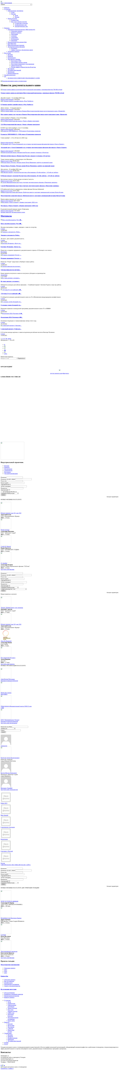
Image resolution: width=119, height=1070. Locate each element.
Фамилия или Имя (6, 726)
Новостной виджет (11, 1030)
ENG (5, 353)
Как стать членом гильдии (19, 21)
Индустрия (7, 53)
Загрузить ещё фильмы (7, 569)
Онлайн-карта (8, 983)
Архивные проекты (13, 51)
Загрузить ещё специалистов (9, 789)
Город (2, 730)
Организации (12, 57)
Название (3, 477)
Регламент (14, 48)
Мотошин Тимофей (6, 788)
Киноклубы (4, 976)
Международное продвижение (10, 964)
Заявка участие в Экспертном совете (22, 50)
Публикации (15, 39)
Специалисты (8, 470)
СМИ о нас (11, 1013)
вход (2, 3)
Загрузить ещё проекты (8, 664)
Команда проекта (16, 32)
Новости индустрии (7, 161)
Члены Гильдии (12, 18)
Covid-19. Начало (6, 546)
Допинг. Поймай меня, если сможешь (12, 607)
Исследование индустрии (8, 989)
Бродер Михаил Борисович (9, 773)
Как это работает (9, 981)
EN (5, 76)
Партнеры (14, 40)
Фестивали (11, 68)
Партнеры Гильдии (11, 1015)
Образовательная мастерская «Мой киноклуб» (21, 29)
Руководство (15, 20)
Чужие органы (5, 530)
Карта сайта (11, 1020)
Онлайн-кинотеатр (9, 75)
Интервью (4, 252)
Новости (6, 7)
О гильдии (7, 9)
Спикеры (14, 36)
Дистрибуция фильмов (11, 473)
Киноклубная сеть (13, 73)
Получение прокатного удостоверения (22, 64)
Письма (13, 14)
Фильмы (10, 54)
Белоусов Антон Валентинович (10, 758)
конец (9, 338)
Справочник (8, 1033)
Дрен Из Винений (6, 641)
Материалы (11, 72)
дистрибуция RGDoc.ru (10, 491)
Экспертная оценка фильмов (16, 47)
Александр (4, 746)
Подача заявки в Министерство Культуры (23, 67)
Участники (14, 37)
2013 (5, 969)
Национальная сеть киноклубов (17, 42)
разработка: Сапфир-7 (7, 1068)
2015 (5, 973)
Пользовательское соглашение (13, 1018)
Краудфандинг (12, 43)
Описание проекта (16, 31)
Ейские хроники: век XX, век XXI (11, 513)
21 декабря (4, 563)
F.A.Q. (6, 1044)
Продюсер (4, 488)
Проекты (6, 28)
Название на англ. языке (8, 479)
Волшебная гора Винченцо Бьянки (11, 918)
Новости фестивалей (7, 99)
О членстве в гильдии (21, 23)
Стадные (3, 934)
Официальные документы (15, 10)
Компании (11, 1039)
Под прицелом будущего (8, 657)
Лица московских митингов (9, 951)
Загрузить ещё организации (9, 723)
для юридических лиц (21, 26)
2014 (5, 971)
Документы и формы (14, 59)
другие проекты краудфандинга (59, 373)
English (6, 1042)
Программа (14, 34)
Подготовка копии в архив (19, 62)
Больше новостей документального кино (13, 212)
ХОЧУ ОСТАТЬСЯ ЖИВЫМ (9, 901)
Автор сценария (5, 486)
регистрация (8, 3)
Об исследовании (9, 992)
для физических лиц (21, 25)
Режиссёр (3, 481)
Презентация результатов (11, 996)
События (10, 1028)
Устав (12, 12)
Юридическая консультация (16, 45)
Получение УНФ (16, 61)
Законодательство (16, 65)
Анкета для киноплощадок (12, 986)
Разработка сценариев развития (13, 994)
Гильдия (10, 1024)
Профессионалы (12, 1038)
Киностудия (4, 483)
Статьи (3, 229)
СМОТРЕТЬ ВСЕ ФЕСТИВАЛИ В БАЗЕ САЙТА (16, 865)
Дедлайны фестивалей (14, 70)
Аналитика (4, 275)
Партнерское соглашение (11, 984)
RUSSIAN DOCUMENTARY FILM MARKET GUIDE (24, 78)
